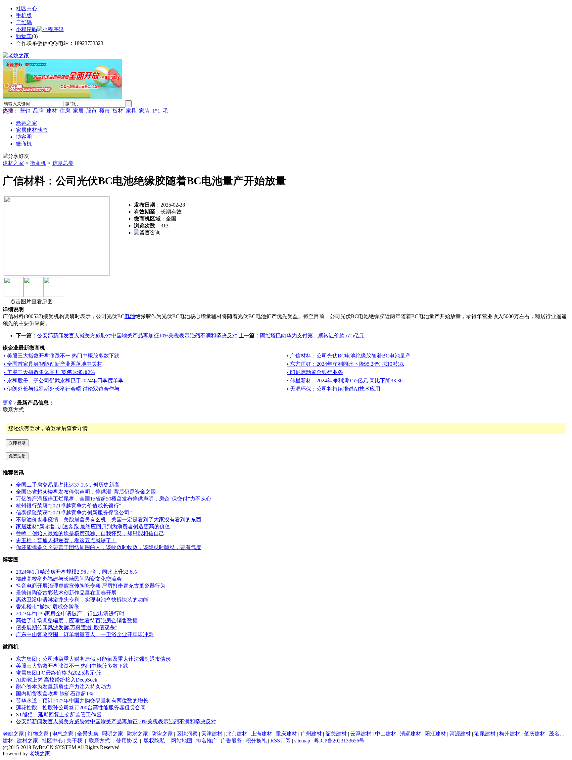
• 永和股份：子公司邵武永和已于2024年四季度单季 (63, 380)
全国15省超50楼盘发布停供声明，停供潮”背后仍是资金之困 (86, 492)
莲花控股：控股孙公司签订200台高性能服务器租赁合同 (81, 707)
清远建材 (410, 733)
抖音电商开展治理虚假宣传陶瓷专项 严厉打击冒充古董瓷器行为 (91, 586)
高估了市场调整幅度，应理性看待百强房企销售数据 (77, 620)
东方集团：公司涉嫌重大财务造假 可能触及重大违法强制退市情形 (93, 659)
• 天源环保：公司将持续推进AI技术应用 (333, 389)
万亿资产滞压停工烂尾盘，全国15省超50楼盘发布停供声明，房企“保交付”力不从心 (113, 498)
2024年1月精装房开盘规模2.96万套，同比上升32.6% (76, 572)
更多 (10, 402)
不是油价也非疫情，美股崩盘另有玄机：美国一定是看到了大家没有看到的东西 (108, 519)
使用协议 (126, 740)
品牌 (38, 111)
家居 (78, 111)
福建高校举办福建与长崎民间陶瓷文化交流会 (69, 579)
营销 (25, 111)
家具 (131, 111)
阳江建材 (435, 733)
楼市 (104, 111)
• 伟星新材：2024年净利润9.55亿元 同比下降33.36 (345, 380)
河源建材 (460, 733)
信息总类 (62, 163)
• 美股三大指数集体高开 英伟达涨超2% (49, 372)
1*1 (156, 111)
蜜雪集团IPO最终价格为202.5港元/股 (58, 673)
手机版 (24, 15)
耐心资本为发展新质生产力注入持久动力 (63, 686)
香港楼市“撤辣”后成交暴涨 (47, 606)
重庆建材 (286, 733)
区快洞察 (187, 733)
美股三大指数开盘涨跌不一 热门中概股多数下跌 (72, 666)
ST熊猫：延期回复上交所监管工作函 (59, 714)
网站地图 (181, 740)
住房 (65, 111)
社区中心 (26, 8)
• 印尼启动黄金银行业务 (315, 372)
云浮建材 (360, 733)
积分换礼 (256, 740)
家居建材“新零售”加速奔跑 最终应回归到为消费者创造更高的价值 (93, 526)
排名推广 (206, 740)
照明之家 (112, 733)
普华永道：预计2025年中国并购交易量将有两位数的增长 (82, 700)
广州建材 (311, 733)
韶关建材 (336, 733)
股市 (91, 111)
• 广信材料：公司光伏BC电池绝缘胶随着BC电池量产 (348, 355)
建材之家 (13, 163)
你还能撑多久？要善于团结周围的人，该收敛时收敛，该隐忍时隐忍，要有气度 (108, 547)
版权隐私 (154, 740)
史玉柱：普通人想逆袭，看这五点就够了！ (66, 540)
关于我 (74, 740)
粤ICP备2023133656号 (339, 740)
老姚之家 (13, 733)
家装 (144, 111)
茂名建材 (559, 733)
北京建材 (236, 733)
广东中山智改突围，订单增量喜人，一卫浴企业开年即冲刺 (85, 634)
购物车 (24, 36)
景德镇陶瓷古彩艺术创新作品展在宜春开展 (66, 592)
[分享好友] (16, 156)
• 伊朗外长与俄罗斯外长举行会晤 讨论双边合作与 (61, 389)
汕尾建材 (485, 733)
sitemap (302, 740)
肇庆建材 (534, 733)
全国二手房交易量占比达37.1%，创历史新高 (67, 485)
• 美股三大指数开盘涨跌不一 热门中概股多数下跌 (61, 355)
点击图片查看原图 (31, 301)
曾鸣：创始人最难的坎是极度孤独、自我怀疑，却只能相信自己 (90, 533)
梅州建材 (509, 733)
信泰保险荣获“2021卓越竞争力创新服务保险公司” (74, 512)
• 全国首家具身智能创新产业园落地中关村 (53, 364)
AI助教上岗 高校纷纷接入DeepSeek (56, 680)
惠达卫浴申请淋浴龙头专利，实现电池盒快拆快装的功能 (82, 599)
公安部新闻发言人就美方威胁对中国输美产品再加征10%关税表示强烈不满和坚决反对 (137, 335)
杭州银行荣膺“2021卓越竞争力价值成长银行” (68, 505)
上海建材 (261, 733)
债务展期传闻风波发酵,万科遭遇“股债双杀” (66, 627)
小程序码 (26, 29)
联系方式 (99, 740)
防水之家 (137, 733)
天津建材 (211, 733)
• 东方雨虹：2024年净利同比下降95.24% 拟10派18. (345, 364)
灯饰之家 (38, 733)
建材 (51, 111)
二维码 (24, 22)
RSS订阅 (280, 740)
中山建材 (385, 733)
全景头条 (87, 733)
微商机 (38, 163)
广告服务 (231, 740)
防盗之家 (162, 733)
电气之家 (62, 733)
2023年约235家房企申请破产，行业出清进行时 (70, 613)
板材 (118, 111)
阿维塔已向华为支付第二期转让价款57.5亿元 (312, 335)
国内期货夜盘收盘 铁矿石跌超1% (54, 693)
